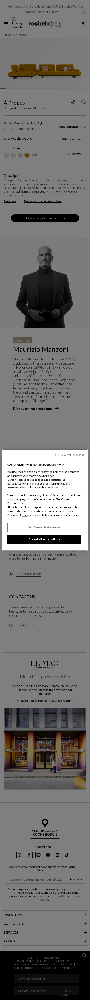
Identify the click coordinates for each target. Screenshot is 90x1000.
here (25, 515)
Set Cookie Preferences (44, 527)
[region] (45, 500)
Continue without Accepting (69, 454)
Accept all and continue (44, 539)
